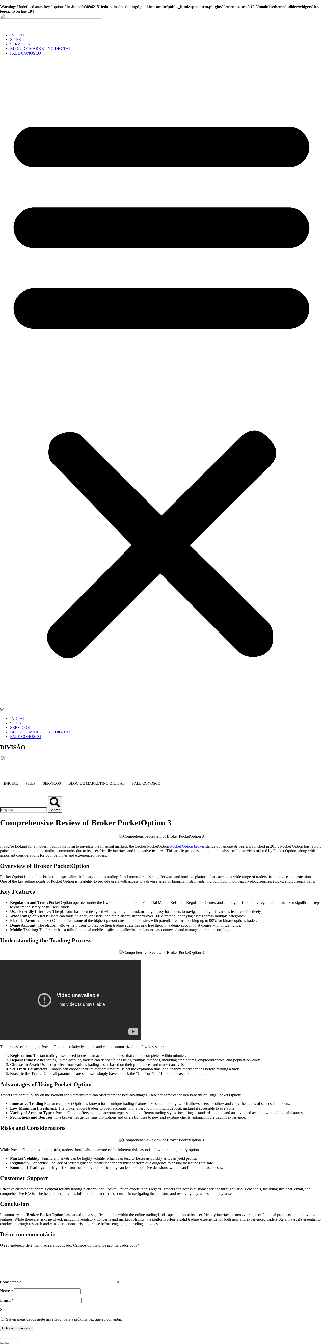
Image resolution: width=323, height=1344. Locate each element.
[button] (161, 386)
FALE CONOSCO (25, 53)
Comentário (11, 1282)
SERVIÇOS (20, 44)
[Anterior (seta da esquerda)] (2, 1343)
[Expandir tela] (7, 1338)
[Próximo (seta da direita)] (7, 1343)
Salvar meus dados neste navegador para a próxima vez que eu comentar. (64, 1319)
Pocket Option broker (187, 846)
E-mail (7, 1300)
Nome (6, 1291)
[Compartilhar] (12, 1338)
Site (3, 1309)
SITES (15, 39)
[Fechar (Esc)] (17, 1338)
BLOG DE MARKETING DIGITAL (40, 48)
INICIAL (17, 35)
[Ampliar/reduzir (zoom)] (2, 1338)
